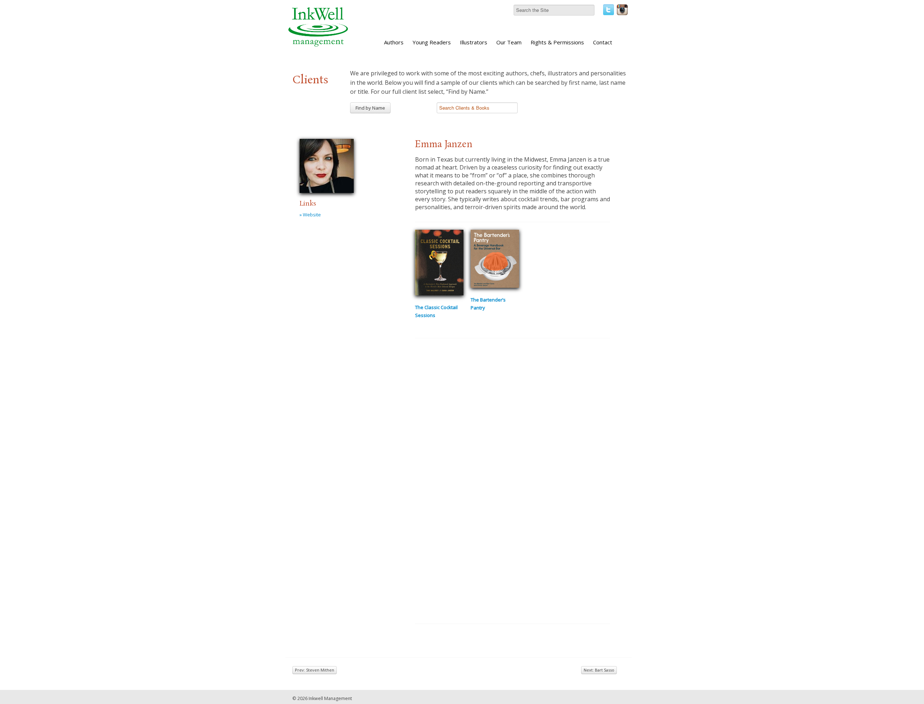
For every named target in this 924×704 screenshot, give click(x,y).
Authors (394, 42)
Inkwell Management (330, 698)
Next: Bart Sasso (599, 670)
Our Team (509, 42)
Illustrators (473, 42)
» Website (310, 214)
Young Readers (432, 42)
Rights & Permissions (557, 42)
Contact (602, 42)
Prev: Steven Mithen (314, 670)
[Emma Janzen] (327, 165)
